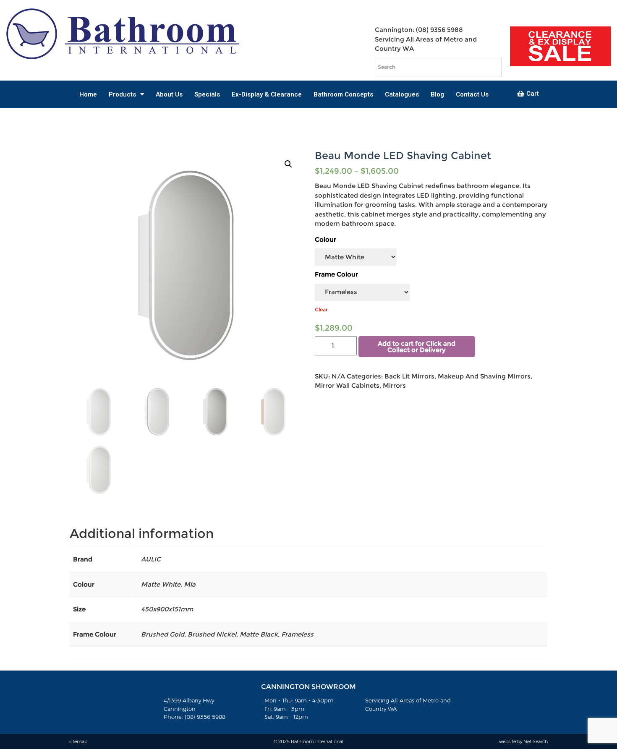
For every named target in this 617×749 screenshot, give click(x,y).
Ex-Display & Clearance (267, 94)
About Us (169, 94)
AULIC (151, 559)
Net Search (535, 741)
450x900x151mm (167, 609)
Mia (190, 584)
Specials (207, 94)
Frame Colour (336, 274)
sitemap (78, 741)
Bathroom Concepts (343, 94)
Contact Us (472, 94)
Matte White (160, 584)
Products (122, 94)
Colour (325, 239)
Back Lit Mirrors (409, 376)
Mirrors (394, 385)
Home (88, 94)
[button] (528, 94)
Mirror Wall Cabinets (347, 385)
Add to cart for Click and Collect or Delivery (416, 346)
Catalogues (402, 94)
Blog (437, 94)
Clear (321, 309)
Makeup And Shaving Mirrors (484, 376)
